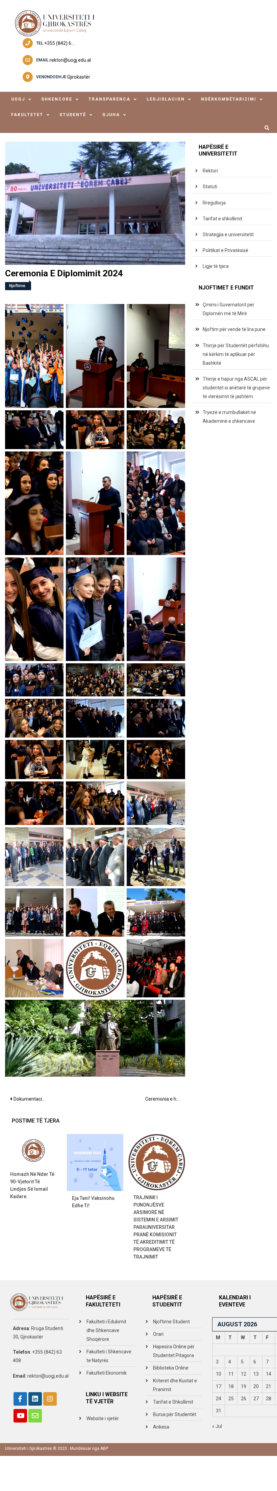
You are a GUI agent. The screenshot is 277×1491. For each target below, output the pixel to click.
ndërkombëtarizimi (228, 99)
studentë (72, 114)
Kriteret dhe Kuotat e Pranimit (175, 1385)
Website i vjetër (102, 1418)
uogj (18, 99)
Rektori (210, 170)
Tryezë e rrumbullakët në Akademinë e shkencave (229, 417)
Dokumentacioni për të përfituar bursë (32, 1099)
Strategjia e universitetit (228, 234)
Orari (158, 1334)
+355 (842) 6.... (59, 43)
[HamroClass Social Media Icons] (20, 1399)
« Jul (217, 1426)
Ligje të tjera (216, 266)
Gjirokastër (78, 77)
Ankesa (161, 1427)
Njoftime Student (171, 1321)
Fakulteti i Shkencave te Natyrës (108, 1356)
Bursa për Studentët (174, 1414)
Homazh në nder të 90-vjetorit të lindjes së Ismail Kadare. (32, 1185)
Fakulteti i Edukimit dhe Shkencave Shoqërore (106, 1330)
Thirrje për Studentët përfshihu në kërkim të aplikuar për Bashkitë (236, 354)
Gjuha (111, 114)
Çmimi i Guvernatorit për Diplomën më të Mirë (228, 309)
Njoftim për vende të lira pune (234, 329)
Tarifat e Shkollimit (173, 1402)
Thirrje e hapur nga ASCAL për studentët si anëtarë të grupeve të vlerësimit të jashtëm (236, 387)
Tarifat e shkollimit (222, 218)
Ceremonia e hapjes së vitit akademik (165, 1099)
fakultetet (27, 114)
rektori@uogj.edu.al (70, 60)
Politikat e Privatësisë (225, 250)
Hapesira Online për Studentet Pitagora (174, 1351)
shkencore (56, 99)
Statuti (210, 186)
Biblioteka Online (170, 1368)
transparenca (109, 99)
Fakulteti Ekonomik (106, 1373)
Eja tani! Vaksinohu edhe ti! (93, 1201)
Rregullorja (214, 202)
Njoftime (17, 285)
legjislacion (166, 99)
